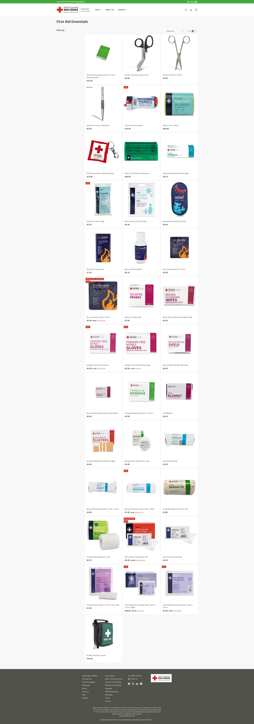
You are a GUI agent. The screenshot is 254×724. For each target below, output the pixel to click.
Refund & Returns (111, 692)
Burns (84, 688)
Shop (97, 10)
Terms (107, 698)
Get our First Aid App (113, 682)
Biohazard (86, 685)
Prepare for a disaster (113, 685)
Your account (110, 676)
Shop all (85, 698)
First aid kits (87, 679)
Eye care (85, 692)
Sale (83, 695)
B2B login (109, 695)
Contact (122, 10)
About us (110, 10)
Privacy (108, 701)
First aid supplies (88, 682)
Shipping (108, 688)
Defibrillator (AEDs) (89, 676)
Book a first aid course (113, 679)
